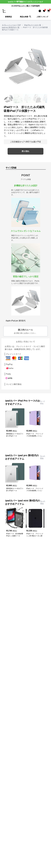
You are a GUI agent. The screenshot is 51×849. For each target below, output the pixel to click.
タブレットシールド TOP (11, 25)
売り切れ (25, 151)
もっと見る (42, 402)
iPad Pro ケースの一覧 (32, 25)
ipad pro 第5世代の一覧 (10, 27)
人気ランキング (42, 17)
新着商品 (8, 17)
